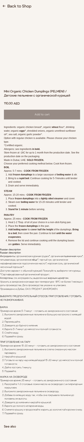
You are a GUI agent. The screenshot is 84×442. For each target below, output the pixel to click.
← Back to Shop (17, 6)
